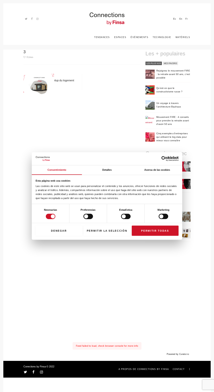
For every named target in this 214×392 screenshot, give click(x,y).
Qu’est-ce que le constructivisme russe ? (169, 90)
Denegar (59, 230)
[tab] (153, 63)
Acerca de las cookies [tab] (157, 169)
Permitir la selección (107, 230)
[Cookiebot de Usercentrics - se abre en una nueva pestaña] (164, 158)
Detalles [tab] (107, 169)
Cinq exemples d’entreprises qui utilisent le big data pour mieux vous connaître (172, 137)
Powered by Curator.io (178, 354)
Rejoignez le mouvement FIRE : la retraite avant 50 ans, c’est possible (173, 74)
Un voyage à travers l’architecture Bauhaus (168, 105)
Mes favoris (170, 63)
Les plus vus (153, 63)
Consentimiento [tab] (56, 169)
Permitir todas (155, 230)
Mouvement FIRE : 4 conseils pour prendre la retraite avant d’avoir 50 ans (172, 120)
